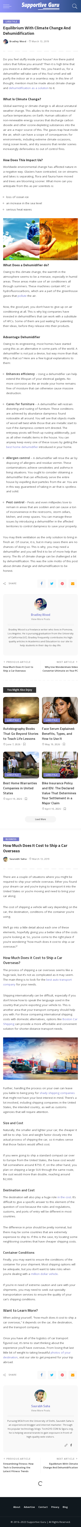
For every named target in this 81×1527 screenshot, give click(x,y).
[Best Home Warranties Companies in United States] (21, 765)
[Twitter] (52, 583)
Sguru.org (67, 1428)
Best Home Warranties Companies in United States (20, 788)
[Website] (66, 1445)
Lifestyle (11, 21)
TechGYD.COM (50, 1428)
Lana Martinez (18, 1511)
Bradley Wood (18, 41)
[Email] (73, 583)
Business (11, 839)
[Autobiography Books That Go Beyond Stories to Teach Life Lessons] (21, 710)
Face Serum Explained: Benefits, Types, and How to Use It (58, 733)
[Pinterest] (62, 583)
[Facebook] (41, 583)
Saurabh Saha (18, 859)
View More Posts (40, 619)
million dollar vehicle (44, 1274)
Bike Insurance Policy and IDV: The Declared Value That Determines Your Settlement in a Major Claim (59, 793)
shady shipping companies (57, 1093)
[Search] (74, 6)
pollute (22, 296)
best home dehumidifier (22, 447)
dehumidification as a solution (29, 88)
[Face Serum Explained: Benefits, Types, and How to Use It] (60, 710)
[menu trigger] (8, 6)
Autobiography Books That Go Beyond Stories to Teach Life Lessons (20, 733)
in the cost (64, 1197)
